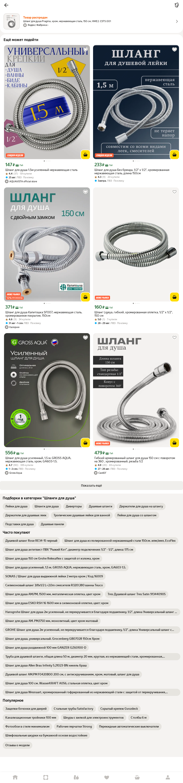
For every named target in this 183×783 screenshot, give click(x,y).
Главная (15, 777)
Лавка (76, 777)
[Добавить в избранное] (85, 49)
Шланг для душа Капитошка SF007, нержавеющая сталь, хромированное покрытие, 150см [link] (43, 314)
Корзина (137, 777)
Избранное (107, 777)
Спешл (46, 777)
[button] (6, 5)
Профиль (167, 777)
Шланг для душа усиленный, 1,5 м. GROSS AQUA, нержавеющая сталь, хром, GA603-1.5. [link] (38, 459)
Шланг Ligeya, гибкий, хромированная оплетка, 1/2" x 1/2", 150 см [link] (133, 314)
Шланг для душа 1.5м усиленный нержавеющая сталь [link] (41, 170)
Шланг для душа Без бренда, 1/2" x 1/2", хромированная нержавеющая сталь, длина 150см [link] (131, 171)
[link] (16, 506)
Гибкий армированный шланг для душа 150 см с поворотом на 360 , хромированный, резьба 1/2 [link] (134, 459)
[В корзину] (85, 155)
